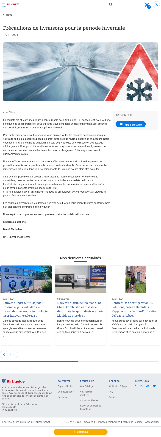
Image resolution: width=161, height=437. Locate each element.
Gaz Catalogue (87, 386)
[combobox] (111, 4)
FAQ (111, 391)
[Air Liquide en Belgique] (10, 3)
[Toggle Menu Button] (4, 5)
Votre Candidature (89, 400)
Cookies (88, 422)
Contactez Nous (66, 391)
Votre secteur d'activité (86, 393)
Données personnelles (108, 422)
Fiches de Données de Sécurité (90, 407)
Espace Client (64, 386)
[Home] (13, 380)
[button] (4, 354)
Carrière (113, 397)
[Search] (111, 4)
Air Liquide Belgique (118, 386)
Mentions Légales (132, 422)
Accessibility (152, 422)
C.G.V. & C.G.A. (74, 422)
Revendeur (63, 397)
